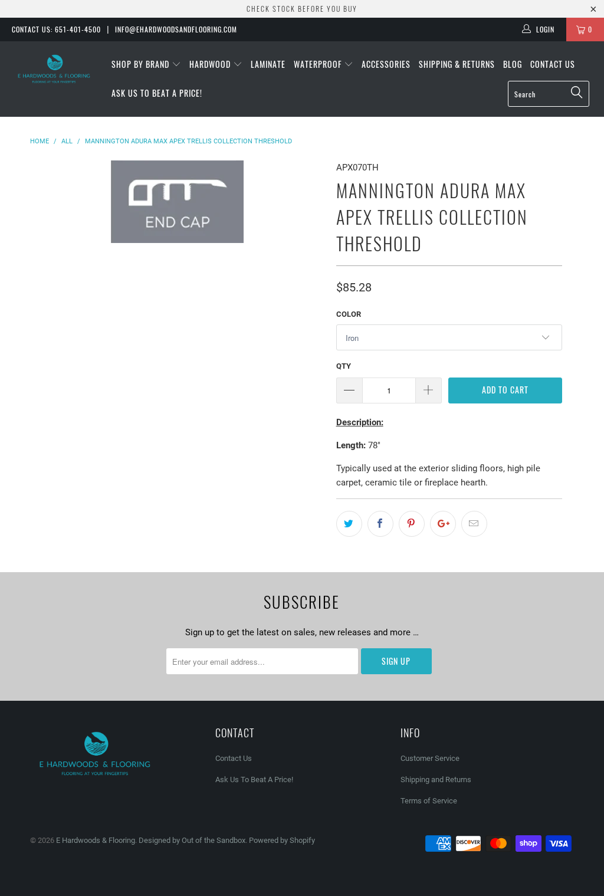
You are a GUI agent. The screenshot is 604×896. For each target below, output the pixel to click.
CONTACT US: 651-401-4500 (56, 29)
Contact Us (552, 64)
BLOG (512, 64)
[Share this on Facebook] (380, 524)
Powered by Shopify (282, 840)
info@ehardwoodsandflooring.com (176, 29)
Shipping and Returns (436, 779)
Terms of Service (429, 800)
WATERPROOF (319, 64)
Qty (343, 366)
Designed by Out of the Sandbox (192, 840)
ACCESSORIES (386, 64)
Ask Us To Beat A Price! (156, 93)
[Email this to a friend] (474, 524)
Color (348, 314)
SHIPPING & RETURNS (457, 64)
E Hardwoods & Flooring (95, 840)
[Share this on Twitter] (349, 524)
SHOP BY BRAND (141, 64)
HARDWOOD (211, 64)
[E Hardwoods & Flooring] (54, 69)
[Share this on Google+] (443, 524)
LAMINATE (268, 64)
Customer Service (430, 758)
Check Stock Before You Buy (302, 9)
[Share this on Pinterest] (412, 524)
